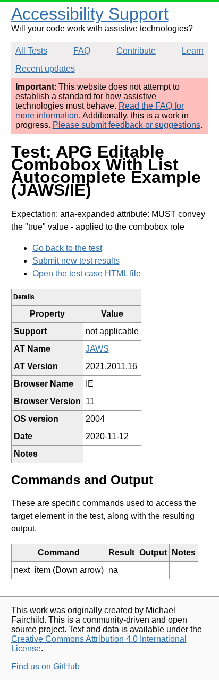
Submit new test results (76, 260)
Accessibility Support (90, 13)
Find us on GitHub (45, 666)
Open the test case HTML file (86, 273)
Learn (193, 50)
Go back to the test (67, 247)
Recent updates (45, 68)
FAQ (81, 50)
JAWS (97, 348)
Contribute (136, 50)
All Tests (31, 50)
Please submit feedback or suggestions (126, 124)
